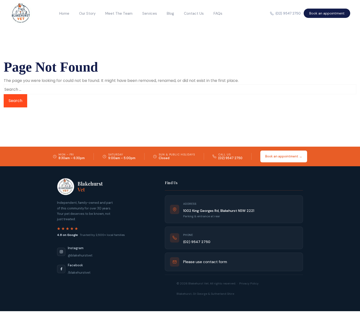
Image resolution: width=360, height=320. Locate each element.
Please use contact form (205, 261)
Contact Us (194, 13)
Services (149, 13)
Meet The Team (118, 13)
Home (64, 13)
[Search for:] (180, 89)
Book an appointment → (283, 156)
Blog (170, 13)
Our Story (87, 13)
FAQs (218, 13)
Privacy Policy (249, 283)
